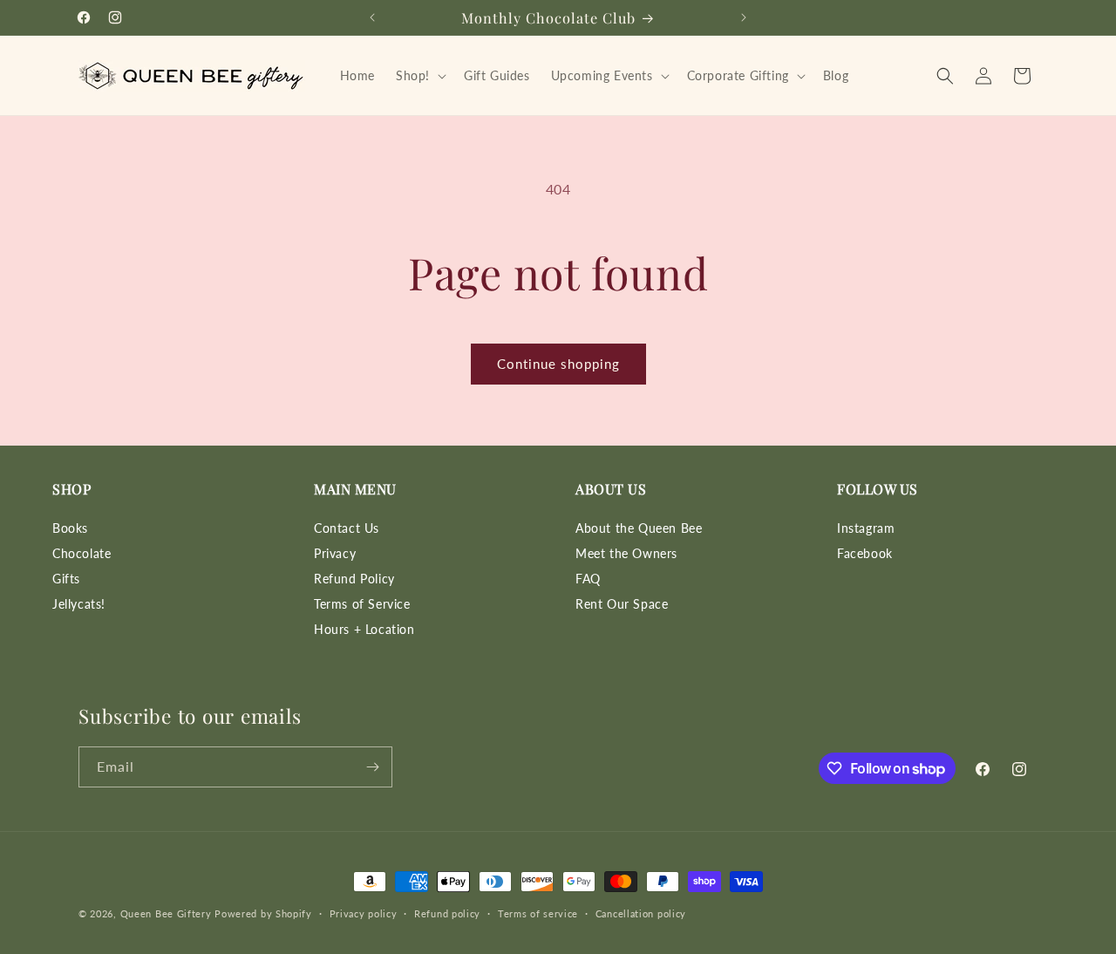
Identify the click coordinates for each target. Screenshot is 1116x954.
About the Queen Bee (638, 528)
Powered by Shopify (263, 913)
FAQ (588, 578)
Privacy (335, 553)
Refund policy (447, 913)
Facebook (865, 553)
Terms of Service (362, 603)
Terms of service (538, 913)
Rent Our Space (621, 603)
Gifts (66, 578)
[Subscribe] (372, 766)
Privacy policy (364, 913)
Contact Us (346, 528)
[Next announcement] (744, 17)
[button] (419, 76)
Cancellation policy (640, 913)
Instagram (866, 528)
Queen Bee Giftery (166, 913)
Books (70, 528)
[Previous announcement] (372, 17)
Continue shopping (558, 363)
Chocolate (81, 553)
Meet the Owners (626, 553)
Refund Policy (354, 578)
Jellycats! (78, 603)
